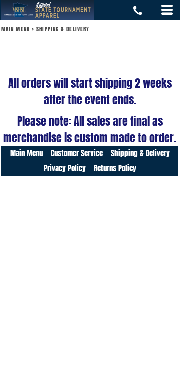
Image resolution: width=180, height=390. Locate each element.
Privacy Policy (65, 168)
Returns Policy (115, 168)
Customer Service (77, 153)
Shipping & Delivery (140, 153)
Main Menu (16, 29)
